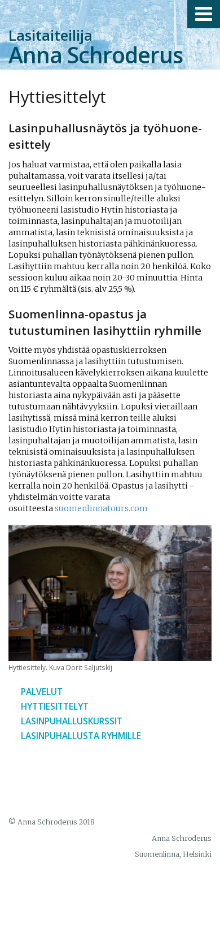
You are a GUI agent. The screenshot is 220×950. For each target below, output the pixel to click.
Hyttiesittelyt (55, 706)
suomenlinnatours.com (101, 508)
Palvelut (42, 692)
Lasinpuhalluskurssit (71, 721)
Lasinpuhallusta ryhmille (81, 736)
